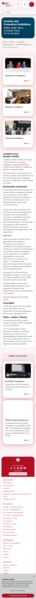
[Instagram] (11, 468)
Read (26, 81)
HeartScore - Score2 (9, 524)
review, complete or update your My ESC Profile (16, 164)
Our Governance (8, 486)
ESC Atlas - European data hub (13, 515)
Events (5, 551)
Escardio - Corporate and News (13, 507)
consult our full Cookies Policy (20, 586)
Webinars (6, 554)
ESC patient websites (10, 535)
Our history (6, 488)
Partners (6, 573)
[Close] (34, 576)
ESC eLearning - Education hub (13, 512)
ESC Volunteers (8, 527)
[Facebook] (18, 468)
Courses (5, 557)
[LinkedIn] (21, 468)
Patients (5, 571)
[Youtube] (25, 468)
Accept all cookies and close (18, 595)
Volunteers (6, 568)
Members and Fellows (10, 565)
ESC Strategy (7, 483)
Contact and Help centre (18, 474)
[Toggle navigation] (31, 4)
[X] (15, 468)
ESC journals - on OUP (10, 518)
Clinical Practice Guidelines (11, 543)
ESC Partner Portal (9, 529)
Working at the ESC (9, 499)
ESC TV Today (8, 546)
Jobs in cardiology (8, 532)
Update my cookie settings (18, 590)
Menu (8, 12)
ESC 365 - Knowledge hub (11, 510)
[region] (18, 586)
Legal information (8, 491)
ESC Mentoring (7, 521)
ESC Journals (7, 549)
